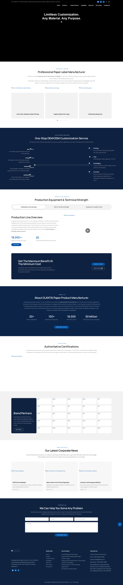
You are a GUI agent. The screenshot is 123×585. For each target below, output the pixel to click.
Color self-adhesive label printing (27, 114)
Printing (96, 148)
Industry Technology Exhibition (90, 482)
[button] (56, 120)
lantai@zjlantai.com (99, 559)
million (91, 316)
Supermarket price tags (61, 114)
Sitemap (76, 582)
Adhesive (26, 175)
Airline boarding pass (95, 114)
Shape (27, 158)
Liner (94, 157)
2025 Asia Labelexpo (19, 482)
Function (96, 172)
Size (28, 149)
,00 (71, 316)
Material (27, 166)
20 (37, 237)
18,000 (15, 237)
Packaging (97, 163)
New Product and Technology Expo (57, 482)
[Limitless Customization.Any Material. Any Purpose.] (61, 21)
